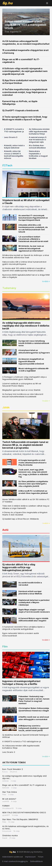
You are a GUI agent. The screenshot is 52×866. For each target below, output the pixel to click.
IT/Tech (7, 165)
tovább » (46, 281)
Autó (5, 529)
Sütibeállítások (36, 861)
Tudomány (9, 287)
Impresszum (30, 857)
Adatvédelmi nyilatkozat (12, 857)
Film (5, 646)
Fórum (40, 857)
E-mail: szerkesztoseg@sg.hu (15, 861)
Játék (6, 407)
